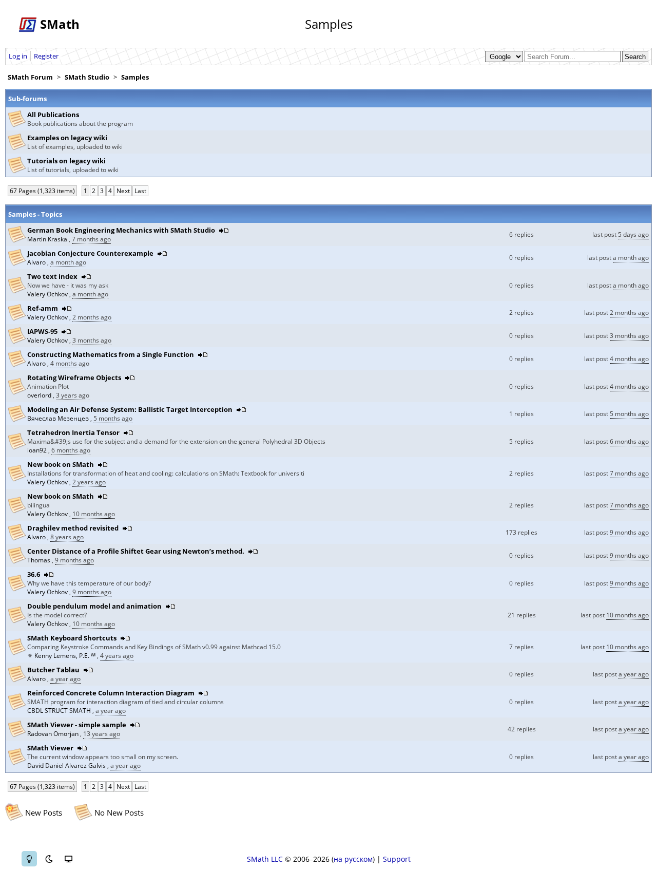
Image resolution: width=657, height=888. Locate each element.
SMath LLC (265, 859)
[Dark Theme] (48, 858)
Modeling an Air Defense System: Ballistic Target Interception (130, 409)
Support (397, 859)
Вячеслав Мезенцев (58, 418)
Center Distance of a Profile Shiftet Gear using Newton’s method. (135, 551)
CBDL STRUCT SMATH (59, 710)
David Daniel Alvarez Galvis (67, 765)
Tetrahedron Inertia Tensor (73, 432)
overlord (40, 395)
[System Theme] (68, 858)
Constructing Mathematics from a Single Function (110, 354)
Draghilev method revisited (73, 528)
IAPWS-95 (42, 331)
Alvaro (37, 262)
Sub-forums (27, 98)
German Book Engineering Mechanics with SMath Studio (121, 230)
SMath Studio (87, 77)
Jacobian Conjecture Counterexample (90, 253)
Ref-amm (42, 308)
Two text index (52, 276)
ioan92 (37, 450)
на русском (353, 859)
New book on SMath (60, 464)
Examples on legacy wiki (67, 137)
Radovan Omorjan (53, 733)
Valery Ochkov (48, 294)
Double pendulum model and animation (95, 606)
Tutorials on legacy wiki (66, 160)
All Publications (53, 114)
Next (123, 190)
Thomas (39, 560)
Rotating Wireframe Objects (74, 377)
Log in (18, 56)
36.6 (33, 574)
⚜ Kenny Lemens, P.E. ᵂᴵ (62, 655)
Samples (135, 77)
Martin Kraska (48, 239)
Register (46, 56)
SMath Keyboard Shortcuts (72, 638)
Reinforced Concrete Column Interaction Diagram (111, 692)
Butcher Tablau (53, 669)
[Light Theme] (29, 858)
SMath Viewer (50, 747)
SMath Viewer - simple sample (76, 724)
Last (140, 190)
